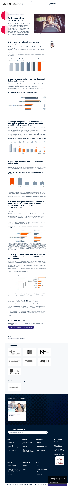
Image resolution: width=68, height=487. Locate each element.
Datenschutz (14, 484)
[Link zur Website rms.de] (14, 371)
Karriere (55, 1)
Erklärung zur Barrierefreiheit (28, 484)
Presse (60, 1)
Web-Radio (22, 14)
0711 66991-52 (53, 52)
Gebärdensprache (44, 1)
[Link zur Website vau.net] (44, 362)
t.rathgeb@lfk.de (55, 53)
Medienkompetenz (39, 439)
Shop (64, 1)
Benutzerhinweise (20, 484)
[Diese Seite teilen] (3, 8)
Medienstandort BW (26, 462)
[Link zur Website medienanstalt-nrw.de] (14, 362)
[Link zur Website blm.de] (14, 352)
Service (37, 462)
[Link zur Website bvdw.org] (29, 352)
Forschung (9, 462)
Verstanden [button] (58, 485)
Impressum (9, 484)
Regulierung (24, 439)
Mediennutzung (11, 14)
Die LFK (9, 439)
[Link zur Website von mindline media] (14, 387)
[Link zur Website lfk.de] (44, 352)
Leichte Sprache (35, 1)
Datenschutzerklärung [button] (54, 482)
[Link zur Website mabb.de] (29, 362)
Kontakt (50, 1)
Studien (17, 14)
